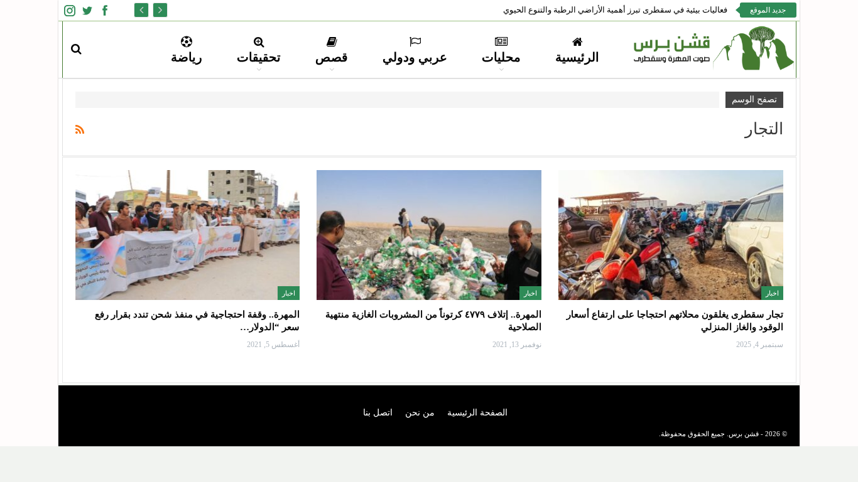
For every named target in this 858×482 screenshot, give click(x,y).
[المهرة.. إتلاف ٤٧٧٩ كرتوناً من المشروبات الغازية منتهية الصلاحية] (429, 235)
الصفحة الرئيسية (477, 412)
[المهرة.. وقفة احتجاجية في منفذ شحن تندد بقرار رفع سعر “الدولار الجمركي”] (187, 235)
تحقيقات (259, 57)
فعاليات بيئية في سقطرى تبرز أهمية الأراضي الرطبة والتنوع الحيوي (615, 9)
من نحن (420, 412)
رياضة (186, 57)
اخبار (772, 293)
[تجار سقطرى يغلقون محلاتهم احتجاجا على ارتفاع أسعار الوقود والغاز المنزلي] (670, 235)
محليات (501, 57)
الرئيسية (577, 57)
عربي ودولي (415, 57)
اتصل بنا (378, 412)
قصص (331, 57)
